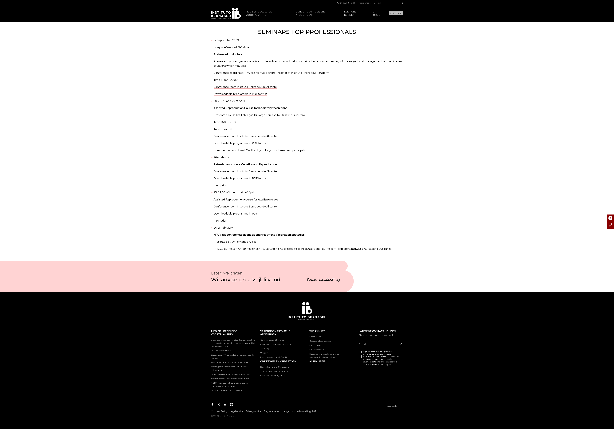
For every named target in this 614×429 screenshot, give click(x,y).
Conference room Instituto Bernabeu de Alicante (245, 86)
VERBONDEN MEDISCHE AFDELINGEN (311, 13)
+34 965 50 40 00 (347, 3)
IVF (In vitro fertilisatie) (221, 350)
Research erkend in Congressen (274, 367)
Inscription (220, 185)
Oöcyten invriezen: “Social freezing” (227, 390)
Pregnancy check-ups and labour (275, 344)
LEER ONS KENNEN (350, 13)
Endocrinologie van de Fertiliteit (274, 357)
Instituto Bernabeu (226, 13)
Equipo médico (316, 345)
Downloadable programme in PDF (236, 213)
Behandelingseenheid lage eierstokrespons (230, 374)
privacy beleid (384, 354)
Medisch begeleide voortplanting (259, 13)
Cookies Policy (219, 411)
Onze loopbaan (316, 349)
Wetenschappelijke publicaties (274, 371)
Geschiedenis (315, 336)
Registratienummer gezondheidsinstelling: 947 (290, 411)
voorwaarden (369, 354)
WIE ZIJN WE (317, 331)
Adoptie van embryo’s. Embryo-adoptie (229, 362)
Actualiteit (317, 361)
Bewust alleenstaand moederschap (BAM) (230, 378)
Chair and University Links (272, 375)
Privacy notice (253, 411)
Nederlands (364, 3)
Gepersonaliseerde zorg (320, 341)
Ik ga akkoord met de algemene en (377, 353)
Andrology (265, 348)
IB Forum (376, 13)
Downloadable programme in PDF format (240, 93)
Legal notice (236, 411)
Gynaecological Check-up (272, 340)
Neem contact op (323, 280)
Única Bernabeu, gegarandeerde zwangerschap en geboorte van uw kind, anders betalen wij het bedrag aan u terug (233, 343)
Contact (395, 13)
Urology (264, 353)
